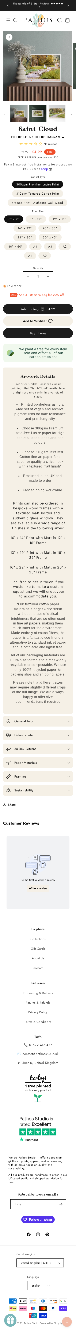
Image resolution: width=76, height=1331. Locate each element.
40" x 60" (15, 246)
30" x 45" (50, 237)
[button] (8, 20)
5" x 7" (13, 219)
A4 (35, 246)
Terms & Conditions (38, 1022)
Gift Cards (38, 948)
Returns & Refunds (38, 1002)
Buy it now (38, 333)
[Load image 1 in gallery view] (18, 113)
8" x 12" (36, 219)
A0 (45, 256)
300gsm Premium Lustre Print (37, 184)
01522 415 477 (40, 1045)
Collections (38, 939)
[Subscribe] (61, 1204)
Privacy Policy (38, 1012)
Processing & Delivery (38, 993)
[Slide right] (71, 114)
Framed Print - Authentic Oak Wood (37, 203)
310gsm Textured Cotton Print (37, 193)
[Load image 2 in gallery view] (37, 113)
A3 (50, 246)
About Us (38, 958)
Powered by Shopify (51, 1323)
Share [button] (12, 804)
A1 (30, 256)
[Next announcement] (68, 5)
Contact (38, 968)
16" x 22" (25, 228)
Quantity (38, 268)
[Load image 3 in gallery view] (57, 113)
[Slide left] (4, 114)
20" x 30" (50, 228)
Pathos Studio (31, 1323)
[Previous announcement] (7, 5)
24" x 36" (25, 237)
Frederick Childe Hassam (36, 136)
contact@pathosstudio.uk (41, 1054)
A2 (65, 246)
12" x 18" (59, 219)
